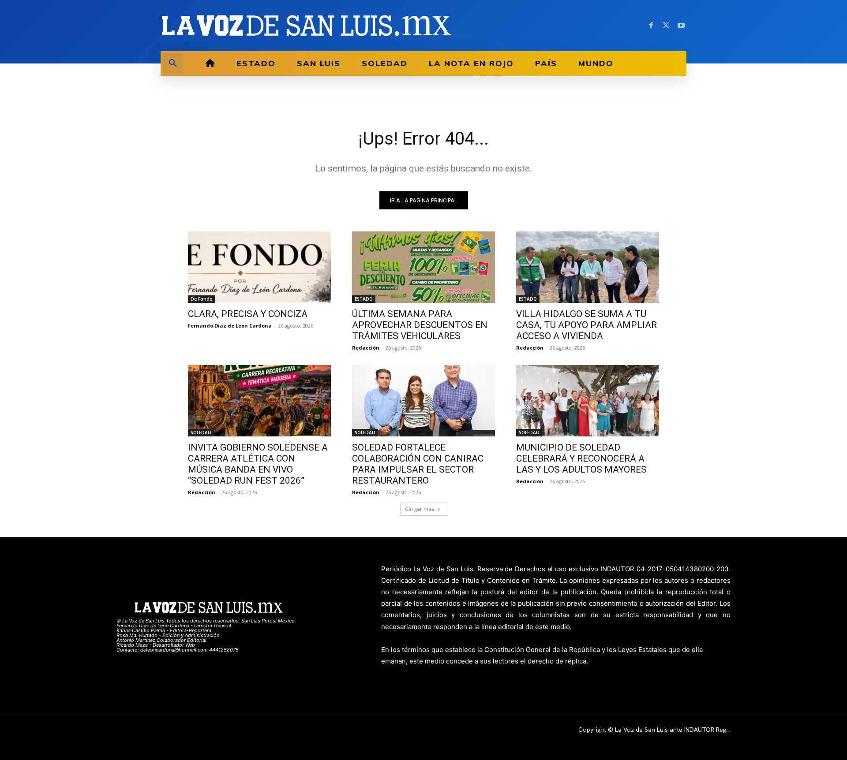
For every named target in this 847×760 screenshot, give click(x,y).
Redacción (365, 347)
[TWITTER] (666, 25)
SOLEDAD (201, 432)
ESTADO (364, 299)
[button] (173, 63)
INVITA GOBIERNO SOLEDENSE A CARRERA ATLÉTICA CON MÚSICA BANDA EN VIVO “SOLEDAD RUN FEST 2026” (258, 464)
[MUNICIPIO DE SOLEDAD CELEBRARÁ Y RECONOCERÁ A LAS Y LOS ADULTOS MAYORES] (587, 400)
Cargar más (419, 509)
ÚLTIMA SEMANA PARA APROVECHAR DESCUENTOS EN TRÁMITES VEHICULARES (419, 325)
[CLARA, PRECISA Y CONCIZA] (259, 267)
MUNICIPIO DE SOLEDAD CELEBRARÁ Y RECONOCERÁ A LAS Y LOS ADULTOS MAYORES (581, 458)
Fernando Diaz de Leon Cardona (230, 325)
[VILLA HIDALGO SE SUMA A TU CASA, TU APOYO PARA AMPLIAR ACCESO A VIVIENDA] (587, 267)
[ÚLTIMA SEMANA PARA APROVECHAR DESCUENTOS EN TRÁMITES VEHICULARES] (423, 267)
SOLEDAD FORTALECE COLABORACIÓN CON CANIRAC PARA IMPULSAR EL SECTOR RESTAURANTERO (417, 464)
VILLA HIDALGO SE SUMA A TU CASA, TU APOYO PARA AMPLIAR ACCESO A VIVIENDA (586, 325)
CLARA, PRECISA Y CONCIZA (247, 314)
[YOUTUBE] (681, 25)
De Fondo (202, 299)
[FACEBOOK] (651, 25)
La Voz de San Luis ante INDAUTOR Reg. (672, 730)
